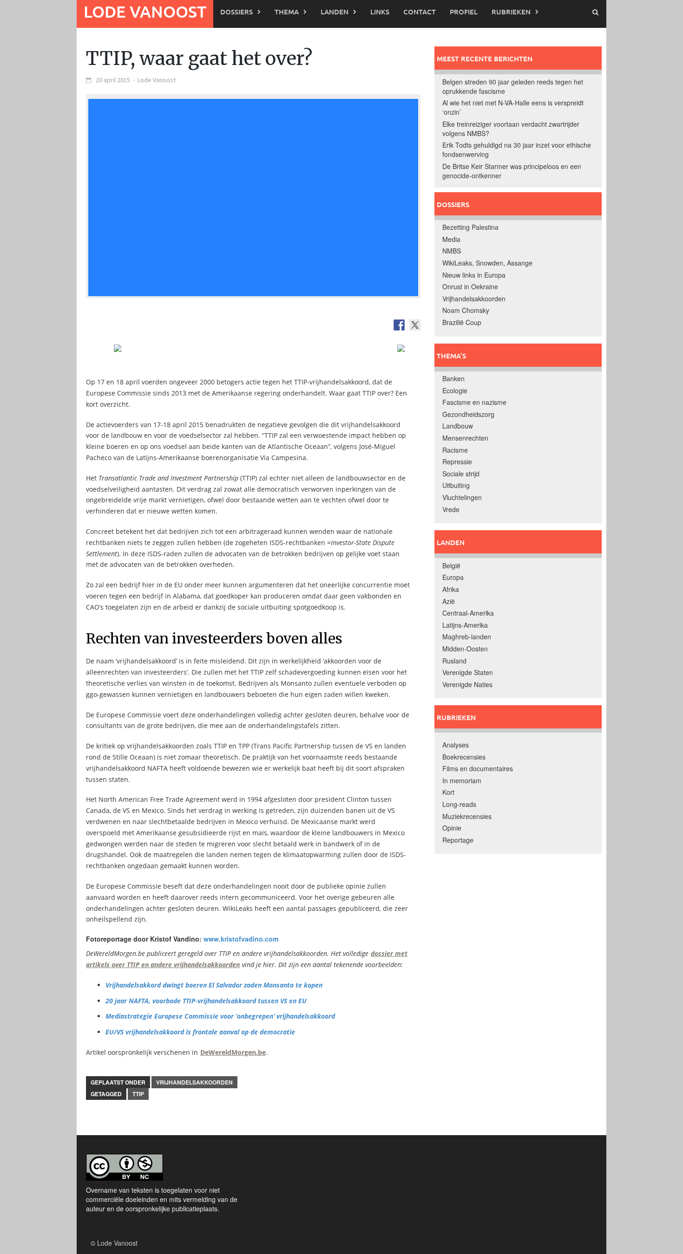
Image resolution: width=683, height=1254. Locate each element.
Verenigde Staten (467, 672)
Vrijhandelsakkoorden (194, 1082)
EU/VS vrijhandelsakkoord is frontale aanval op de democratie (200, 1031)
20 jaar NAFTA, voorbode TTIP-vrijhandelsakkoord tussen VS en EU (206, 1000)
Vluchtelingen (462, 497)
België (451, 565)
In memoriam (461, 780)
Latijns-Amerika (465, 625)
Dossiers (236, 11)
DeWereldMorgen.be (233, 1052)
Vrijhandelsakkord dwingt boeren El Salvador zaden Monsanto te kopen (213, 985)
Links (379, 11)
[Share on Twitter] (414, 325)
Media (451, 239)
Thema (287, 11)
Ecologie (454, 390)
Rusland (454, 660)
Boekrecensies (464, 756)
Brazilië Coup (461, 322)
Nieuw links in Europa (474, 274)
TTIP (138, 1094)
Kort (448, 792)
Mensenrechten (465, 437)
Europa (453, 577)
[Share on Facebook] (399, 325)
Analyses (455, 744)
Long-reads (459, 804)
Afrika (450, 589)
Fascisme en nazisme (474, 402)
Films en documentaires (477, 768)
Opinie (451, 827)
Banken (453, 378)
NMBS (451, 250)
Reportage (457, 840)
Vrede (451, 509)
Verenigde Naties (467, 684)
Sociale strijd (460, 473)
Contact (419, 11)
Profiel (464, 11)
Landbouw (457, 425)
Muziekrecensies (467, 816)
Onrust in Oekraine (470, 286)
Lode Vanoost (145, 11)
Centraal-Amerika (468, 612)
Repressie (457, 461)
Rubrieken (511, 11)
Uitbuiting (456, 485)
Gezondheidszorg (468, 414)
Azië (448, 601)
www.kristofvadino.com (241, 938)
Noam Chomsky (465, 310)
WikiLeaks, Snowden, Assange (487, 262)
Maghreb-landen (466, 636)
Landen (334, 11)
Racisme (455, 450)
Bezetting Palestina (470, 227)
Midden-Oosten (465, 648)
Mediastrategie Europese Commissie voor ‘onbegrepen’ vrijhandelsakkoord (220, 1016)
